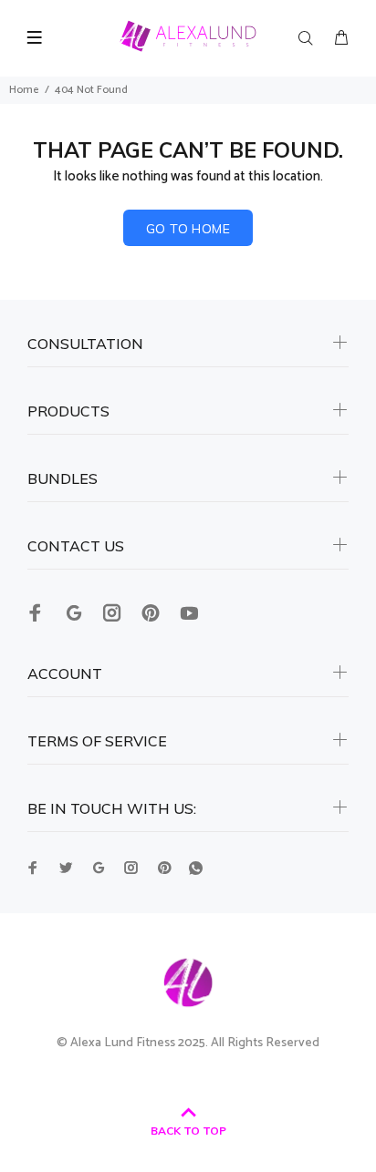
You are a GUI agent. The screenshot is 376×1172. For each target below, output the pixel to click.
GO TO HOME (188, 229)
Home (24, 89)
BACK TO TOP (188, 1130)
